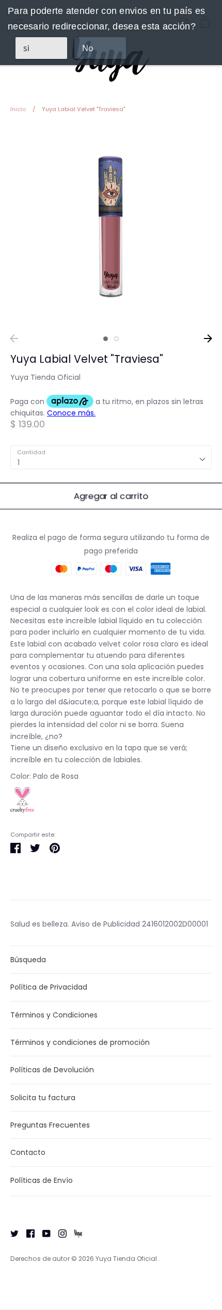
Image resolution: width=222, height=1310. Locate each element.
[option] (111, 227)
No (87, 48)
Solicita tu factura (42, 1097)
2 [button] (116, 338)
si (26, 48)
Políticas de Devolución (52, 1070)
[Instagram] (59, 1233)
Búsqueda (28, 959)
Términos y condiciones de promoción (80, 1042)
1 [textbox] (19, 462)
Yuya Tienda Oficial (45, 377)
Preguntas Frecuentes (50, 1125)
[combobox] (111, 457)
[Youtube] (43, 1233)
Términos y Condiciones (54, 1015)
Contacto (27, 1152)
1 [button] (105, 338)
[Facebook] (27, 1233)
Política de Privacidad (48, 987)
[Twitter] (11, 1233)
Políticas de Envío (41, 1180)
